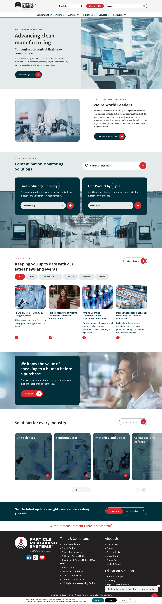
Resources (118, 14)
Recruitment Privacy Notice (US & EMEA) (77, 561)
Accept (97, 600)
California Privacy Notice (74, 556)
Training (111, 580)
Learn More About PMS (107, 136)
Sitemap (55, 594)
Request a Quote (26, 75)
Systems (72, 14)
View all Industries (131, 422)
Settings (124, 600)
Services (103, 14)
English (63, 5)
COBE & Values (114, 563)
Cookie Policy (68, 548)
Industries (87, 14)
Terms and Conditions (72, 571)
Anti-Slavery (68, 567)
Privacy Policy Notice (72, 552)
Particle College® (115, 576)
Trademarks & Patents (73, 579)
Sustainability (113, 552)
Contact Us (95, 5)
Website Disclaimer (71, 544)
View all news (133, 261)
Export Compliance (71, 575)
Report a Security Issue (118, 584)
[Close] (158, 586)
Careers (110, 548)
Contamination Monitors (49, 14)
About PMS (112, 556)
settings (83, 601)
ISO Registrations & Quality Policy (78, 583)
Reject (111, 600)
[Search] (144, 6)
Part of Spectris (114, 559)
